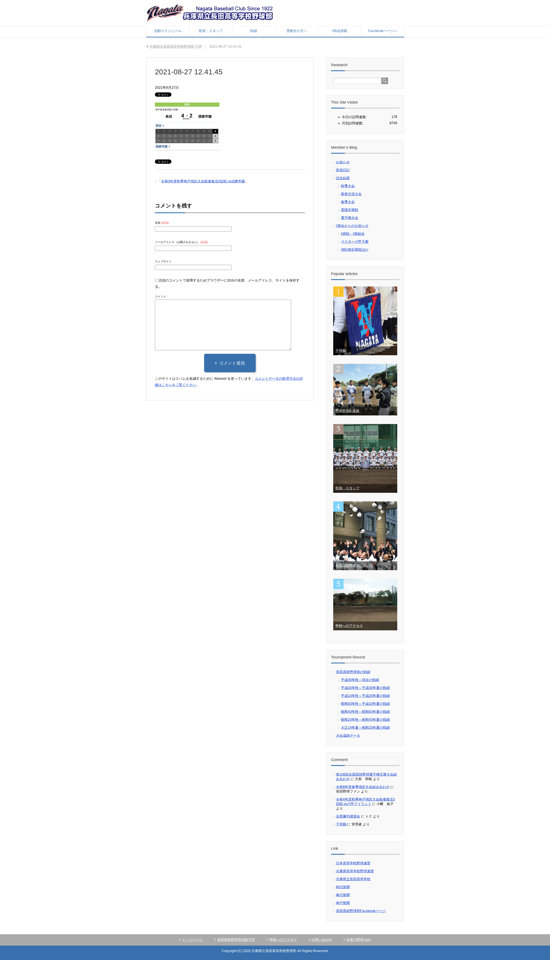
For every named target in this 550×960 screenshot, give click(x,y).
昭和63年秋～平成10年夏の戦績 (365, 704)
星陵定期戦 (349, 210)
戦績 (253, 31)
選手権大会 (349, 218)
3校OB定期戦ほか (354, 249)
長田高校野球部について (354, 565)
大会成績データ (348, 735)
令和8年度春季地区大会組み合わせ (363, 787)
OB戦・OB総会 (353, 234)
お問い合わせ (321, 940)
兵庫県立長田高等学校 (353, 879)
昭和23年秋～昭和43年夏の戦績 (365, 719)
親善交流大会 (351, 194)
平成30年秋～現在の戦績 (360, 680)
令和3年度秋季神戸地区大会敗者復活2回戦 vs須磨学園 (203, 181)
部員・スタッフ (211, 31)
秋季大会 (348, 186)
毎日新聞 (343, 895)
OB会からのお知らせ (352, 226)
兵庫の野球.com (358, 940)
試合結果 (343, 178)
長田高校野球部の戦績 (353, 672)
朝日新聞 (343, 887)
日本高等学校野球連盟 (353, 863)
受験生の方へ (296, 31)
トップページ (192, 940)
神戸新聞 (343, 903)
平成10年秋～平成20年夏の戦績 (365, 696)
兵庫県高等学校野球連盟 (355, 871)
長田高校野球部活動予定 (236, 940)
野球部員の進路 (347, 411)
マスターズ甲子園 (354, 241)
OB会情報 (339, 31)
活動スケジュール (168, 31)
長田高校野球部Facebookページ (361, 911)
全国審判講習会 (348, 816)
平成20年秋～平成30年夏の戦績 (365, 688)
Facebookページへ (382, 31)
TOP (176, 46)
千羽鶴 (340, 350)
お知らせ (343, 162)
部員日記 (343, 170)
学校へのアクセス (349, 626)
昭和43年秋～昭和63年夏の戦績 (365, 711)
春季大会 (348, 202)
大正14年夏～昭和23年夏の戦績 (365, 727)
